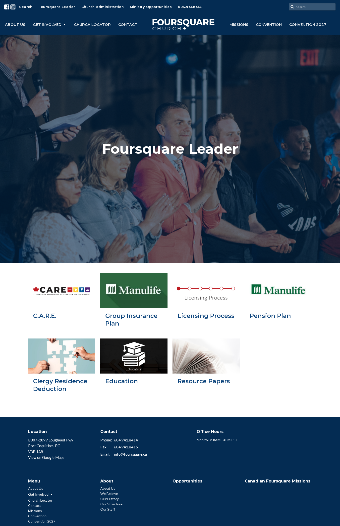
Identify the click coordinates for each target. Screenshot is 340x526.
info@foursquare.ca (130, 454)
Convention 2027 (307, 24)
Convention (269, 24)
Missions (238, 24)
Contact (127, 24)
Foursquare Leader (57, 7)
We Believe (109, 493)
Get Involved (47, 24)
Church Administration (102, 7)
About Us (15, 24)
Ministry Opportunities (151, 7)
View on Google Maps (46, 457)
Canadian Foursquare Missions (277, 481)
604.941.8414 (189, 7)
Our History (109, 499)
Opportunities (187, 481)
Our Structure (111, 504)
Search (25, 7)
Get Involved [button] (38, 494)
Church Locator (92, 24)
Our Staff (107, 509)
